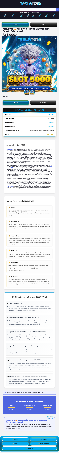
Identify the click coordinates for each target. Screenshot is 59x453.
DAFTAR (44, 24)
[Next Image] (56, 64)
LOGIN (15, 24)
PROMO (16, 439)
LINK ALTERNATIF (44, 443)
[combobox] (28, 9)
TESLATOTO (10, 149)
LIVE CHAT (30, 447)
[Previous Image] (3, 64)
